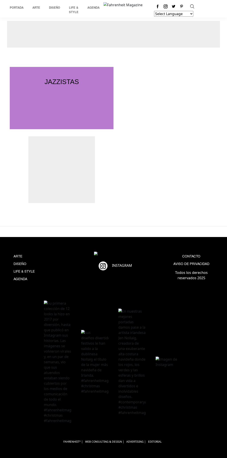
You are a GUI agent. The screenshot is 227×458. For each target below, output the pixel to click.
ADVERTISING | (136, 442)
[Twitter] (174, 6)
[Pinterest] (182, 6)
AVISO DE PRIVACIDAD (191, 263)
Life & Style (73, 9)
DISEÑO (20, 263)
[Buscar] (192, 6)
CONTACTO (191, 256)
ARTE (18, 256)
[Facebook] (158, 6)
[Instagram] (166, 6)
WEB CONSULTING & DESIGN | (104, 442)
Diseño (54, 7)
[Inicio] (123, 4)
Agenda (93, 7)
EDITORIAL (155, 442)
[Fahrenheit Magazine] (113, 253)
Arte (36, 7)
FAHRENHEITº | (73, 442)
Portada (16, 7)
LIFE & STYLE (24, 271)
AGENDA (20, 278)
